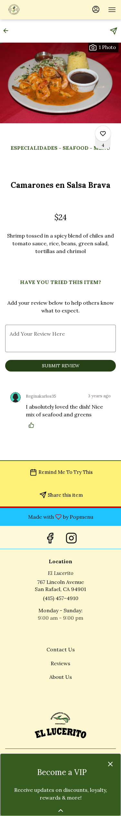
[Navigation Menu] (112, 9)
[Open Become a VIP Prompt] (61, 810)
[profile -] (96, 9)
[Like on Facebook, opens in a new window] (50, 537)
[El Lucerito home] (34, 10)
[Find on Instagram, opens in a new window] (71, 537)
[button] (7, 31)
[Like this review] (33, 425)
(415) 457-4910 (60, 598)
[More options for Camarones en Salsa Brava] (103, 133)
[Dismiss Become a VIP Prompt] (110, 764)
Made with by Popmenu (49, 516)
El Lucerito (60, 724)
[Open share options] (113, 31)
